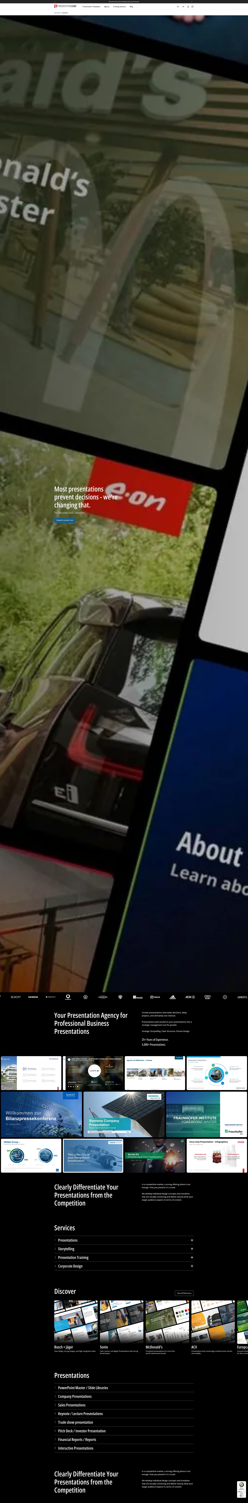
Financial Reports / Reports (77, 1439)
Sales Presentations (71, 1405)
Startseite (57, 13)
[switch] (242, 1495)
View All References (184, 1293)
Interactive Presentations (75, 1448)
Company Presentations (75, 1396)
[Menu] (245, 1482)
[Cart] (192, 6)
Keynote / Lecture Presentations (80, 1414)
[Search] (178, 6)
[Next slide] (191, 1327)
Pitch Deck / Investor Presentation (82, 1431)
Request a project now (65, 520)
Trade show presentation (75, 1422)
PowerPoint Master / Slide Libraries (83, 1388)
